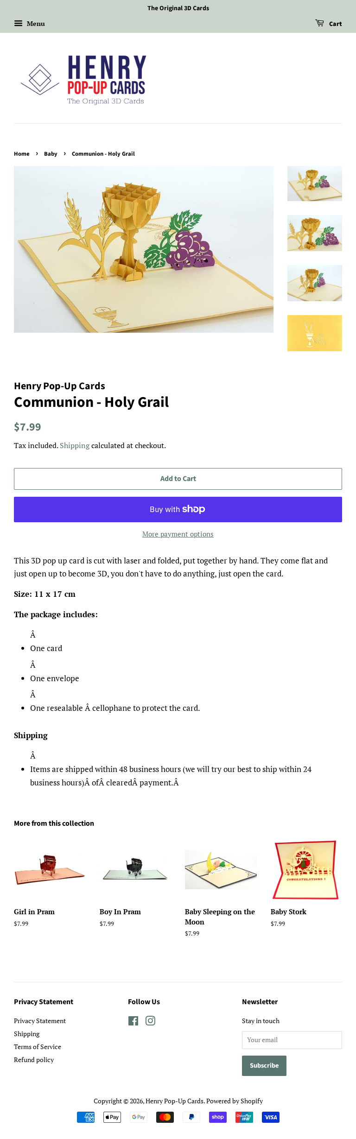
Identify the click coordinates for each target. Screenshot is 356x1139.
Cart (335, 24)
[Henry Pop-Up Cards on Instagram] (150, 1022)
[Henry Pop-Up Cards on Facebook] (133, 1022)
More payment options (178, 533)
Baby (50, 154)
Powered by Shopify (234, 1100)
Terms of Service (37, 1046)
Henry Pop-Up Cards (174, 1100)
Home (22, 154)
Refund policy (34, 1059)
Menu (35, 23)
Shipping (74, 445)
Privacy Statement (40, 1020)
